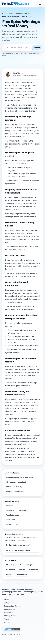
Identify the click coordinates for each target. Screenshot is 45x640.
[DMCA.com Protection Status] (12, 629)
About (6, 600)
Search (37, 48)
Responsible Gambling (13, 606)
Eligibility (9, 574)
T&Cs (20, 565)
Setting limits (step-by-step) (18, 545)
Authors (7, 603)
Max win (22, 570)
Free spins (30, 565)
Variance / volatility (14, 487)
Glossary (9, 506)
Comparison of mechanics (17, 510)
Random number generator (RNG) (19, 477)
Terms (6, 619)
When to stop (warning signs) (18, 550)
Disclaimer (8, 612)
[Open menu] (40, 3)
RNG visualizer (12, 524)
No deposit (10, 570)
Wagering (10, 565)
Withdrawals (33, 570)
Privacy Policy (9, 616)
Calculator (10, 520)
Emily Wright (18, 73)
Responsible (22, 574)
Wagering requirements (15, 491)
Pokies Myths (9, 609)
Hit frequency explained (16, 482)
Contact (7, 622)
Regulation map (12, 515)
